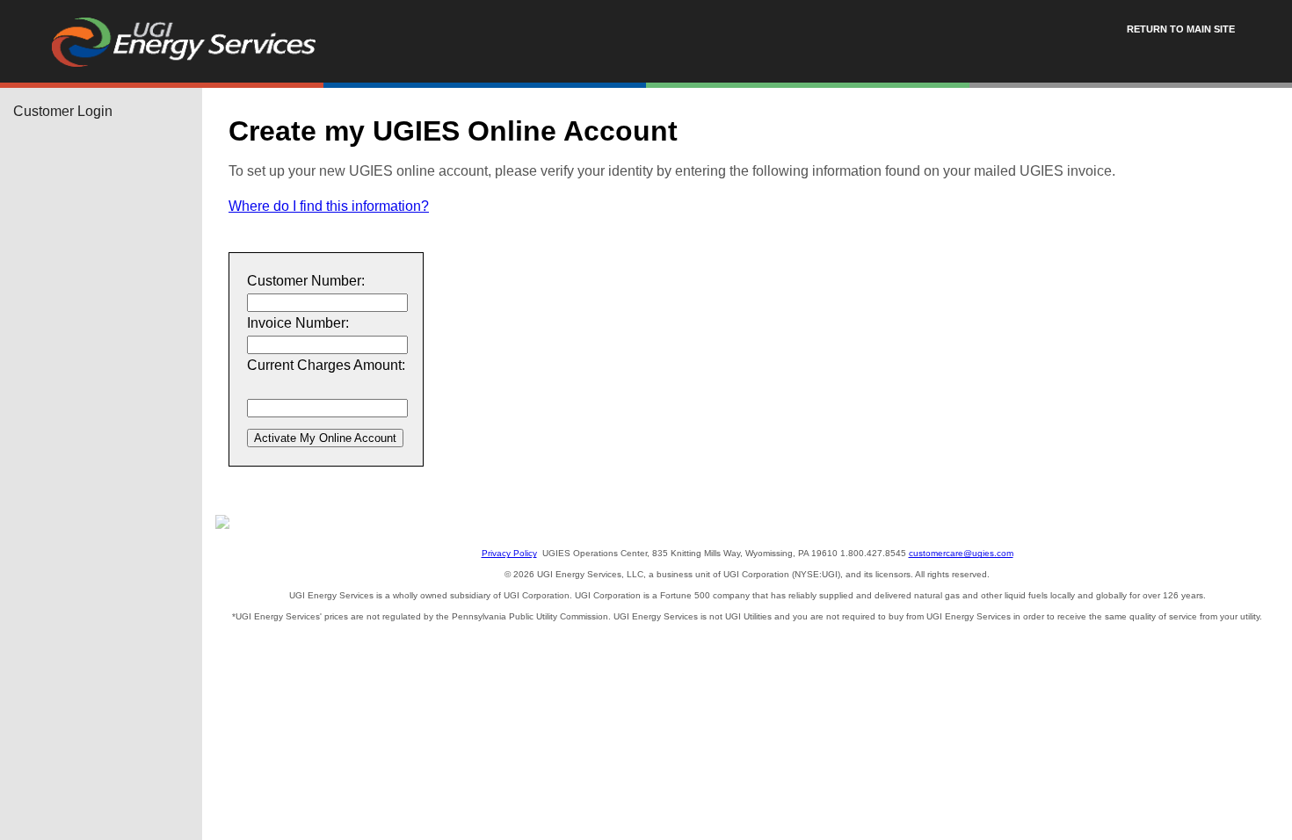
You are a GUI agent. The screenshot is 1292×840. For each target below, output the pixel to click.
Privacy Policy (509, 553)
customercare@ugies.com (961, 553)
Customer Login (63, 111)
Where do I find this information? (329, 206)
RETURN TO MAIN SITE (1181, 29)
